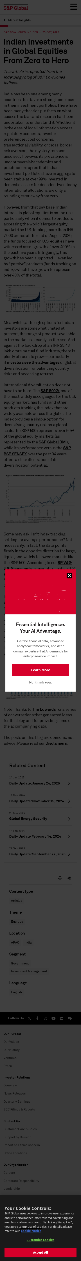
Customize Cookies (40, 1240)
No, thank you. (40, 682)
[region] (40, 1228)
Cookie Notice (31, 1231)
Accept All (40, 1252)
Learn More (40, 670)
